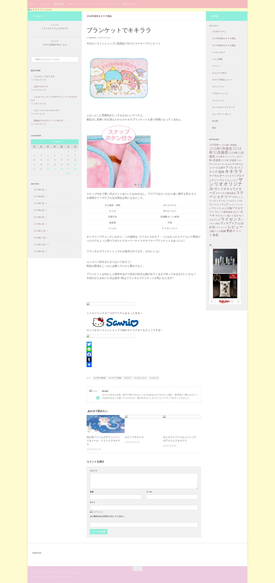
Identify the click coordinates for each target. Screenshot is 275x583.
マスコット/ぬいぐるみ (226, 215)
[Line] (144, 349)
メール (149, 492)
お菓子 (222, 167)
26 (48, 169)
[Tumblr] (144, 359)
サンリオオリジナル (226, 183)
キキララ (127, 378)
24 (34, 169)
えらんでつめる (219, 72)
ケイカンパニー (140, 378)
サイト (92, 502)
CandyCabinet (218, 52)
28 (61, 169)
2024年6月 (39, 189)
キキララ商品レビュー (222, 79)
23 (75, 164)
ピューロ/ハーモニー (221, 114)
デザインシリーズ (77, 4)
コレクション (218, 100)
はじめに (45, 4)
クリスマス (230, 175)
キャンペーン (218, 86)
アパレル (231, 167)
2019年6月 (39, 210)
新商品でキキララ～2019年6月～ (50, 120)
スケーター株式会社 (226, 193)
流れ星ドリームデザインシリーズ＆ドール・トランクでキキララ (103, 441)
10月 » (68, 173)
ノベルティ (231, 200)
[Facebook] (144, 354)
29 (68, 169)
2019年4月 (39, 217)
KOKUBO (216, 164)
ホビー (236, 211)
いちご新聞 (217, 59)
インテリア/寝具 (114, 378)
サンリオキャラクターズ (223, 107)
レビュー (235, 226)
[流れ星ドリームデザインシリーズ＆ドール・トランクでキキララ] (106, 424)
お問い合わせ (128, 4)
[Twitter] (144, 344)
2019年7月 (39, 203)
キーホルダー (216, 175)
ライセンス (154, 378)
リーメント (221, 227)
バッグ (224, 204)
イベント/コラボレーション (104, 4)
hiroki (92, 37)
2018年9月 (39, 251)
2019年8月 (39, 196)
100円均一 (215, 144)
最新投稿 (58, 4)
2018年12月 (40, 231)
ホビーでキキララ (134, 437)
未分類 (215, 121)
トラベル (220, 200)
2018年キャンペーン (225, 156)
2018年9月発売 (99, 378)
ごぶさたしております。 (45, 76)
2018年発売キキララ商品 (99, 16)
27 (54, 169)
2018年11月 (40, 237)
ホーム (33, 4)
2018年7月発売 (229, 145)
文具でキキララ (41, 86)
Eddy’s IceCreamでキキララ (46, 110)
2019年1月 (39, 224)
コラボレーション (220, 93)
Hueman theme (64, 577)
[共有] (144, 364)
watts (223, 164)
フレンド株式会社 (224, 211)
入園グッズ (214, 231)
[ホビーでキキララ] (144, 424)
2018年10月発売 (225, 150)
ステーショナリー (226, 194)
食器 (215, 235)
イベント (216, 66)
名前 (92, 492)
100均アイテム (219, 31)
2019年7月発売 (228, 160)
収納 (223, 230)
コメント (93, 470)
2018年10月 (40, 244)
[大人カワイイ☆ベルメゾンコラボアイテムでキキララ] (182, 424)
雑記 (214, 127)
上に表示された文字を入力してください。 (108, 516)
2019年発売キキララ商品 (224, 45)
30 (75, 169)
